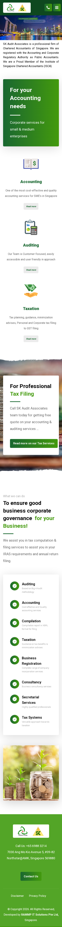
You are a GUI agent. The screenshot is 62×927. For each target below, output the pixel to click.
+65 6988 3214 (36, 846)
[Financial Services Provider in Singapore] (17, 8)
